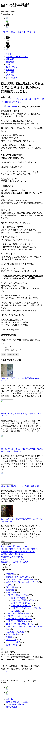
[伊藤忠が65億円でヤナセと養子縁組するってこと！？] (7, 376)
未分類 (9, 585)
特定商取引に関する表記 (17, 702)
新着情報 (10, 62)
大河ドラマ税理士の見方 (17, 595)
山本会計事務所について (17, 57)
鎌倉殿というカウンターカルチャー (17, 562)
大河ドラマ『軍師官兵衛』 (23, 600)
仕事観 (9, 637)
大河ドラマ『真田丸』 (21, 606)
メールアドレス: (8, 347)
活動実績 (10, 70)
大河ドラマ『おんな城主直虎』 (20, 624)
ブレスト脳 (14, 99)
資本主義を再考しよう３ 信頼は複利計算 (20, 486)
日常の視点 (17, 102)
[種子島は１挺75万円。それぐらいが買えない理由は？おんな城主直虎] (7, 446)
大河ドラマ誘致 (18, 598)
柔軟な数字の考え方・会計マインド (22, 582)
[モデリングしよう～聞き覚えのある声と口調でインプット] (7, 411)
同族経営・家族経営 (15, 632)
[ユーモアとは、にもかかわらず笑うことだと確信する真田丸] (7, 516)
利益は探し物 (26, 99)
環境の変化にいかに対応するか (20, 579)
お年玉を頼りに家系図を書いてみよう (18, 552)
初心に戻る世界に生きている (14, 546)
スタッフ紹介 (12, 67)
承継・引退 (11, 592)
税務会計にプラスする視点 (18, 577)
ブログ (9, 64)
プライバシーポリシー (16, 704)
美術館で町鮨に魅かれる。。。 (15, 554)
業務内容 (10, 59)
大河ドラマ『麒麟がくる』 (18, 613)
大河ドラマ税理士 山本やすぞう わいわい (19, 32)
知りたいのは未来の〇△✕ (13, 559)
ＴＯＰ (9, 54)
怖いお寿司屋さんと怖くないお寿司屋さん (20, 549)
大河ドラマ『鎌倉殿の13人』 (19, 619)
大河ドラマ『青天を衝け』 (18, 616)
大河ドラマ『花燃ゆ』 (21, 603)
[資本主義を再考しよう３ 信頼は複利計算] (7, 484)
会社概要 (10, 699)
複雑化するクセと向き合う (13, 557)
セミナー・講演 (13, 642)
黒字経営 (10, 574)
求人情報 (10, 72)
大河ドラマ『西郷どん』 (17, 621)
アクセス (10, 75)
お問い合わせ (12, 77)
